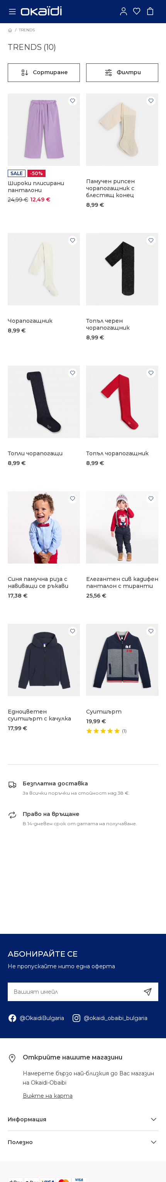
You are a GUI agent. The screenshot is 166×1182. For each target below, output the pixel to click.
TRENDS (27, 29)
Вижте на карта (48, 1095)
